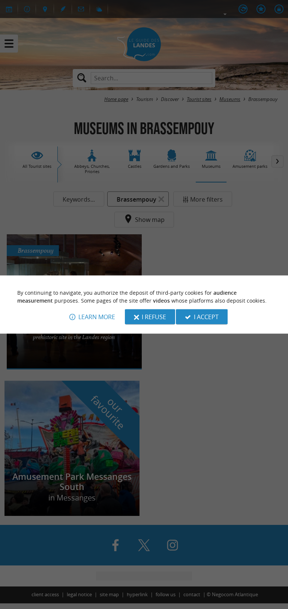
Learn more (96, 316)
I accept (206, 316)
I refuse (154, 316)
